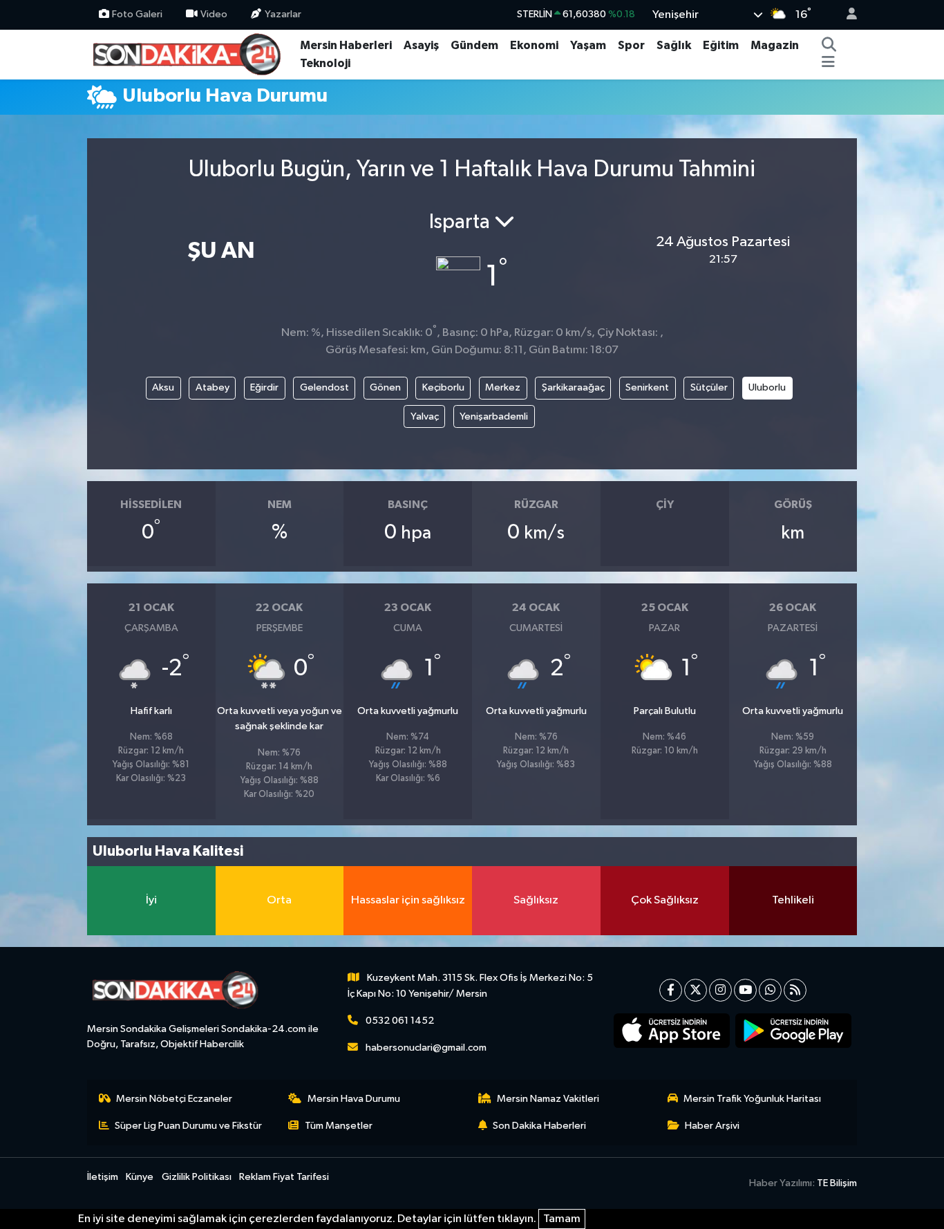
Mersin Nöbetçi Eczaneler (174, 1099)
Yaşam (588, 45)
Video (213, 14)
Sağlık (674, 45)
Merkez (502, 387)
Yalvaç (424, 416)
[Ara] (829, 46)
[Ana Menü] (828, 64)
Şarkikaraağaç (573, 387)
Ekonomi (534, 45)
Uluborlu (767, 387)
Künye (139, 1177)
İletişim (102, 1177)
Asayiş (421, 45)
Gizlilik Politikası (197, 1177)
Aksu (163, 387)
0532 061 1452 (400, 1020)
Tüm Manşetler (338, 1125)
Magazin (775, 45)
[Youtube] (745, 990)
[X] (695, 990)
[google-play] (794, 1030)
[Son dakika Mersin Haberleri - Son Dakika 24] (190, 53)
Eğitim (721, 45)
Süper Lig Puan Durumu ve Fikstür (188, 1125)
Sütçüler (709, 387)
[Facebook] (670, 990)
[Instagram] (720, 990)
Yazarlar (283, 14)
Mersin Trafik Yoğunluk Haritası (752, 1099)
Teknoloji (325, 63)
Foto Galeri (137, 14)
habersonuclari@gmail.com (426, 1047)
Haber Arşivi (712, 1125)
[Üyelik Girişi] (846, 15)
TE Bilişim (837, 1183)
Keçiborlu (443, 387)
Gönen (385, 387)
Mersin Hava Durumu (354, 1099)
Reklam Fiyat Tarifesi (284, 1177)
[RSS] (795, 990)
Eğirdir (264, 387)
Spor (631, 45)
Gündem (474, 45)
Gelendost (324, 387)
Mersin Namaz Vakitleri (548, 1099)
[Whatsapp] (770, 990)
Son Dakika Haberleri (539, 1125)
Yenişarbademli (494, 416)
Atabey (212, 387)
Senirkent (647, 387)
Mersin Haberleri (346, 45)
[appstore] (672, 1030)
